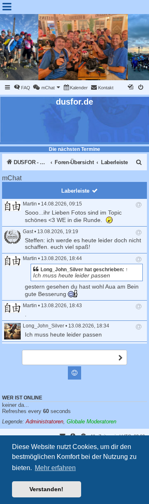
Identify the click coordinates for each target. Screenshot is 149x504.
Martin (30, 204)
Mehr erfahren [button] (55, 467)
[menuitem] (22, 88)
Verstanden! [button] (46, 489)
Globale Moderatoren (91, 421)
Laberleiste (75, 191)
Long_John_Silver (62, 269)
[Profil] (12, 206)
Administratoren (44, 421)
